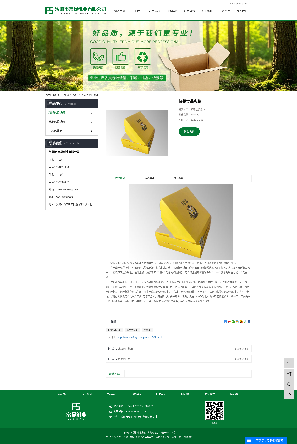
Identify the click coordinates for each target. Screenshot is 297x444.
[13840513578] (289, 363)
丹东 (172, 437)
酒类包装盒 (124, 358)
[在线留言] (289, 384)
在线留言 (224, 11)
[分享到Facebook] (249, 321)
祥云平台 (121, 437)
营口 (176, 437)
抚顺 (186, 437)
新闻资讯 (207, 11)
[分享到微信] (233, 321)
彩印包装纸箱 (91, 94)
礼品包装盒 (55, 130)
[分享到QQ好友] (237, 321)
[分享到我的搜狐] (241, 321)
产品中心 (154, 11)
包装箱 (147, 330)
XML (245, 3)
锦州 (190, 437)
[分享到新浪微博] (229, 321)
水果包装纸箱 (125, 348)
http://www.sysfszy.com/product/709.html (140, 337)
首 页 (66, 94)
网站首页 (119, 11)
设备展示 (172, 11)
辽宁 (158, 437)
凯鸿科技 (140, 437)
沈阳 (162, 437)
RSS (239, 3)
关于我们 (136, 11)
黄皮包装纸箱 (56, 121)
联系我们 (242, 11)
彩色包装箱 (132, 330)
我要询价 (189, 131)
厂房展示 (189, 11)
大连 (167, 437)
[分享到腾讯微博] (245, 321)
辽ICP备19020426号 (166, 432)
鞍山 (181, 437)
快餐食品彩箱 (114, 330)
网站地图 (231, 3)
